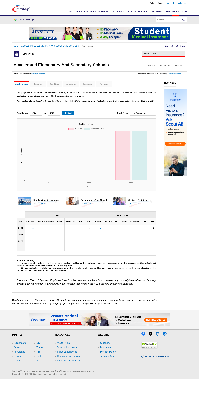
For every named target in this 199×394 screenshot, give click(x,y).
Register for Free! (180, 3)
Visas (93, 11)
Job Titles (54, 84)
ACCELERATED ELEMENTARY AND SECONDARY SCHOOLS (50, 46)
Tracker (143, 11)
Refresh (68, 113)
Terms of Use (107, 356)
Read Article (88, 203)
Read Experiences (67, 351)
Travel (160, 11)
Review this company (177, 74)
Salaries (38, 84)
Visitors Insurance (67, 347)
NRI (168, 11)
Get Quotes (40, 203)
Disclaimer (106, 347)
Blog (184, 11)
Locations (71, 84)
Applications (21, 84)
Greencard (81, 11)
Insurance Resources (69, 360)
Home (70, 11)
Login (168, 3)
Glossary (105, 343)
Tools (175, 11)
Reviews (104, 84)
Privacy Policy (108, 351)
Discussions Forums (68, 356)
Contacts (87, 84)
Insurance (104, 11)
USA (152, 11)
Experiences (119, 11)
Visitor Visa (63, 343)
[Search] (183, 19)
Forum (132, 11)
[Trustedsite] (149, 347)
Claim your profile (38, 74)
